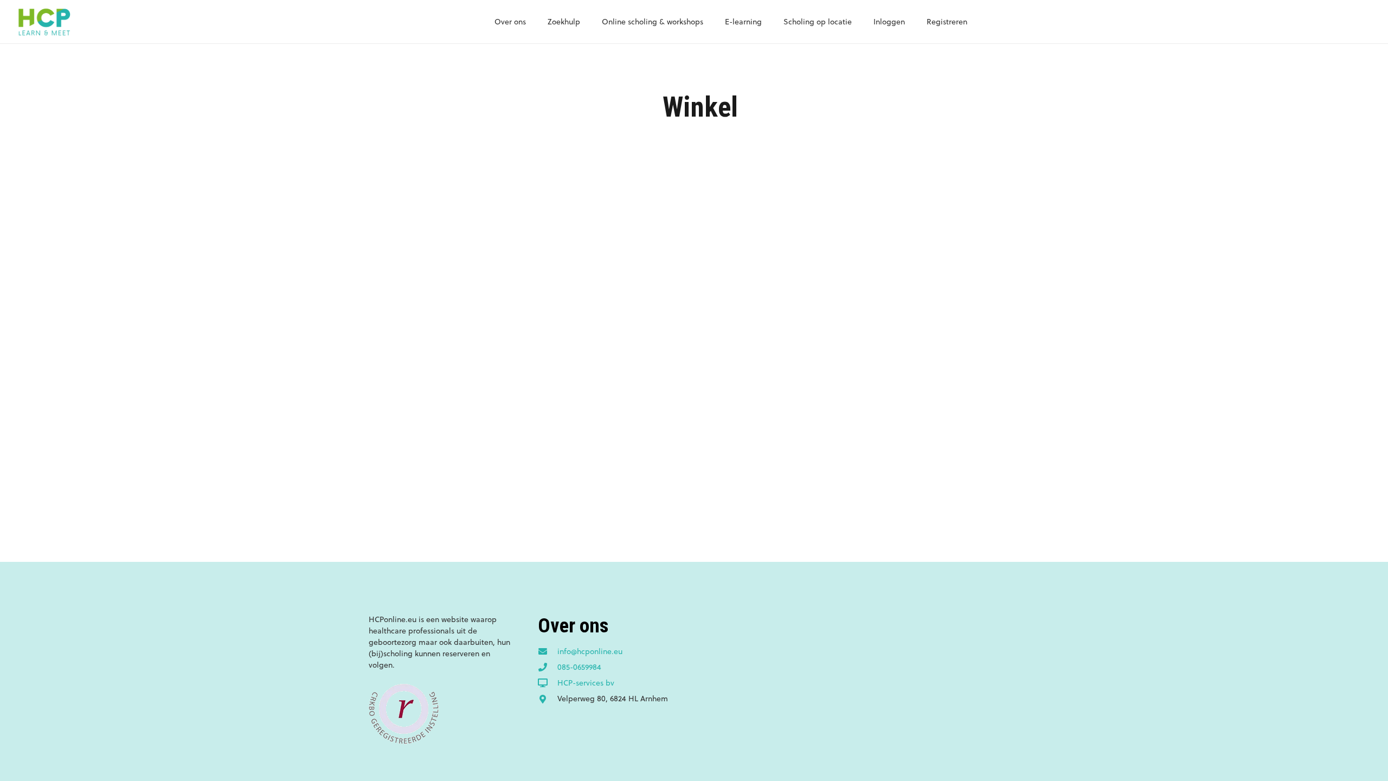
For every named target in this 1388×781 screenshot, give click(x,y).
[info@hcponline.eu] (547, 652)
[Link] (44, 21)
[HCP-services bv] (547, 683)
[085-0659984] (547, 668)
